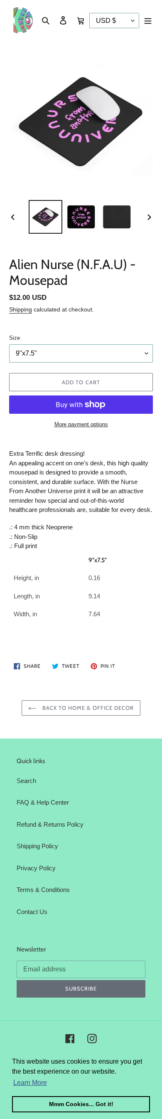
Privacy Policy (36, 868)
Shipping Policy (37, 846)
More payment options (81, 424)
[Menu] (148, 20)
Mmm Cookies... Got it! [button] (81, 1104)
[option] (46, 217)
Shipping (20, 309)
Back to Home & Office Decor (87, 707)
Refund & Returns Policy (50, 824)
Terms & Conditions (43, 889)
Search (26, 780)
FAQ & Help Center (43, 802)
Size (14, 338)
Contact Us (32, 911)
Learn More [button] (30, 1082)
